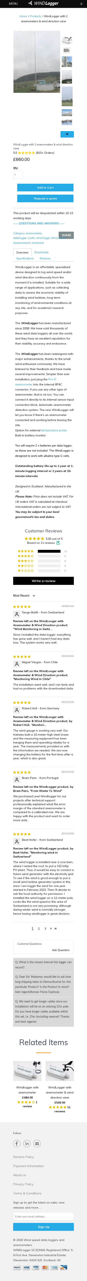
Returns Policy (23, 1157)
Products (35, 16)
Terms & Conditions (27, 1193)
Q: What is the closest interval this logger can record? (43, 965)
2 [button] (39, 928)
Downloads (41, 252)
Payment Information (28, 1166)
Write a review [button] (43, 581)
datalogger (20, 238)
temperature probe (54, 430)
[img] (22, 607)
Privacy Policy (23, 1184)
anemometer (34, 233)
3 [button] (45, 928)
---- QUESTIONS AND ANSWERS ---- (39, 223)
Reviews (45, 258)
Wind (54, 238)
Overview (22, 252)
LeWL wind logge (39, 238)
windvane (38, 242)
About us (19, 1175)
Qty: (15, 168)
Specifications (25, 258)
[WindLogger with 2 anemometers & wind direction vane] (36, 62)
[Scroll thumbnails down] (67, 134)
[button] (26, 551)
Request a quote (45, 198)
